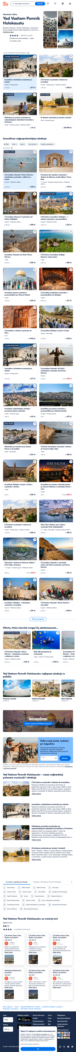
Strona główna (7, 1007)
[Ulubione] (48, 4)
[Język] (62, 3)
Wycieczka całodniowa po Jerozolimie (13, 971)
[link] (20, 72)
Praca (49, 1021)
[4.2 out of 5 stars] (8, 929)
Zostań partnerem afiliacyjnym (62, 1025)
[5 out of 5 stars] (14, 940)
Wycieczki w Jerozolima (10, 1009)
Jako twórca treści (62, 1021)
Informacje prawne (38, 1021)
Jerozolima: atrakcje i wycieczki (52, 1007)
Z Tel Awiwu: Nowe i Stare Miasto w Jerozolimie (13, 936)
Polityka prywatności (38, 1024)
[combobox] (22, 4)
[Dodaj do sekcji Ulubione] (34, 56)
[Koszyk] (55, 4)
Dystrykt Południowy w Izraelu (30, 1007)
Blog (49, 1024)
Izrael (16, 1007)
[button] (20, 72)
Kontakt (35, 1018)
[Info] (28, 53)
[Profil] (70, 4)
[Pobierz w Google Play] (24, 1019)
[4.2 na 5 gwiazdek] (15, 35)
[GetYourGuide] (5, 3)
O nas (49, 1018)
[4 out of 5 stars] (14, 975)
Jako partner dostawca (63, 1018)
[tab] (16, 881)
